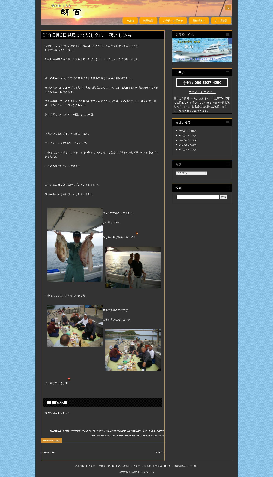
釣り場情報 (221, 20)
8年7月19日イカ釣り (188, 145)
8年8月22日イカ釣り (188, 131)
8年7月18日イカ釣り (188, 150)
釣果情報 (148, 20)
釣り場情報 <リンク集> (186, 466)
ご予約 (91, 466)
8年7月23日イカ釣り (188, 135)
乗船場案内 (199, 20)
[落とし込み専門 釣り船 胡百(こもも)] (63, 19)
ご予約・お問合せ (173, 20)
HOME (130, 20)
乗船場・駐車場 (106, 466)
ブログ (57, 440)
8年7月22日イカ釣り (188, 140)
